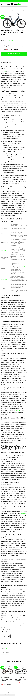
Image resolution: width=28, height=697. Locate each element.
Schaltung (3, 250)
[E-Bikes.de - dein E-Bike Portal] (14, 4)
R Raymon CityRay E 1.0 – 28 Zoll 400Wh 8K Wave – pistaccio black (20, 679)
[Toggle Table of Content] (7, 636)
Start (2, 10)
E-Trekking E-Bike (23, 10)
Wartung (17, 410)
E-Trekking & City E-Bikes (13, 10)
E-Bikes (6, 10)
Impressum (10, 689)
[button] (1, 4)
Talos (4, 71)
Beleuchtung (4, 279)
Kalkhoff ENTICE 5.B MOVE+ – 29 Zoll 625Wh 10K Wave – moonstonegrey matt (6, 679)
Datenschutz (17, 689)
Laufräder (24, 513)
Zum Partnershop (14, 54)
